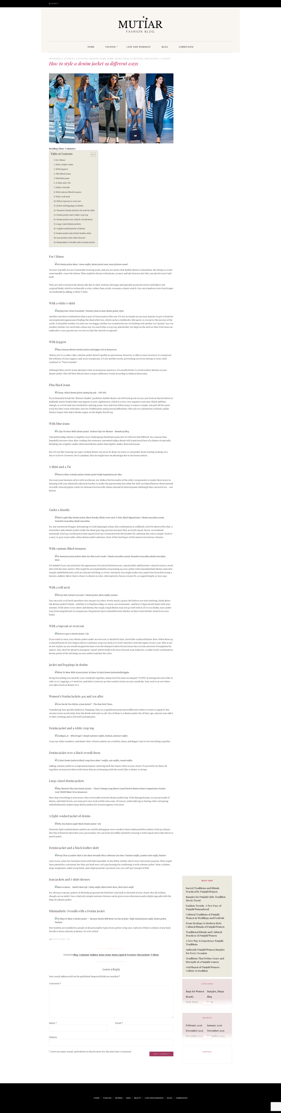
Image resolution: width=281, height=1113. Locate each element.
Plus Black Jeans (63, 174)
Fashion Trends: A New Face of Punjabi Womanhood (203, 907)
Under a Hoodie (62, 187)
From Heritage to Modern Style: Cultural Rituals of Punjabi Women (205, 925)
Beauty (190, 996)
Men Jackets (151, 59)
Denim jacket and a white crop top (72, 215)
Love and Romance (139, 46)
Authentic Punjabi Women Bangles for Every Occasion (205, 951)
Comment (55, 983)
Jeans (103, 59)
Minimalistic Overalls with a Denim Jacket (75, 242)
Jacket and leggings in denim (69, 206)
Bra (188, 1007)
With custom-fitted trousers (68, 192)
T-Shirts (165, 59)
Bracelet (211, 1007)
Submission (186, 46)
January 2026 (214, 1025)
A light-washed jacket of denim (70, 228)
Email (119, 1023)
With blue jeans (62, 178)
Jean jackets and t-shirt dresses (71, 238)
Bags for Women (195, 991)
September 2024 (216, 1041)
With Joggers (62, 169)
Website (53, 1037)
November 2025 (215, 1030)
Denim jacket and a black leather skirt (73, 233)
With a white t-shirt (64, 164)
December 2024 (194, 1035)
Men (128, 1098)
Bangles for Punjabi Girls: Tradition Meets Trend (206, 898)
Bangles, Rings (215, 991)
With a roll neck (63, 197)
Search (54, 3)
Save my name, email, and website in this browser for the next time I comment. (91, 1051)
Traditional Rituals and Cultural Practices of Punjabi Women (204, 933)
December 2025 (194, 1030)
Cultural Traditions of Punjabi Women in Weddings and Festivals (205, 916)
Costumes (82, 59)
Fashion (110, 46)
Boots (210, 1001)
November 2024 (216, 1035)
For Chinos (60, 160)
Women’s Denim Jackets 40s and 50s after (75, 210)
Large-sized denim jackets (68, 224)
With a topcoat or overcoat (68, 201)
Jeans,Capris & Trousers (129, 59)
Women (118, 1098)
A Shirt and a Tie (63, 183)
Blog (165, 46)
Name (53, 1023)
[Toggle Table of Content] (91, 154)
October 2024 (193, 1041)
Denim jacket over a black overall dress (74, 219)
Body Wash (192, 1001)
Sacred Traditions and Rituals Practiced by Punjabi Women (202, 889)
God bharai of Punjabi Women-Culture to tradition (203, 969)
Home (91, 46)
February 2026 (194, 1025)
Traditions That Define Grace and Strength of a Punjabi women (205, 960)
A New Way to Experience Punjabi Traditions (204, 942)
